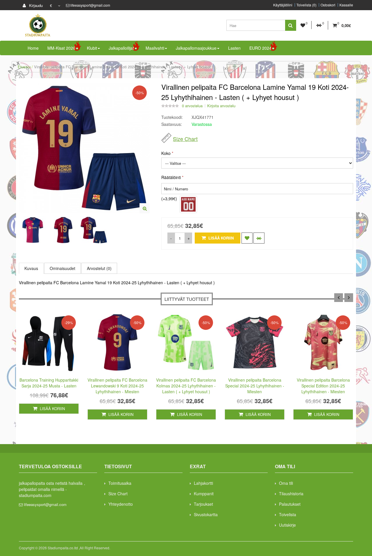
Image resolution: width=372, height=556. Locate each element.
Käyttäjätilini (282, 5)
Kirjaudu (35, 5)
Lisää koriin (220, 238)
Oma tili (286, 483)
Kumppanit (204, 493)
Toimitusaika (119, 483)
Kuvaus (31, 268)
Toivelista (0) (306, 5)
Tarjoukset (203, 504)
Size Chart (185, 138)
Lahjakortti (203, 483)
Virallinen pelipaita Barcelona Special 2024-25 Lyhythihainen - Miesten (254, 385)
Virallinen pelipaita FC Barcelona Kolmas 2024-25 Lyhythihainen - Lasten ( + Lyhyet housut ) (186, 385)
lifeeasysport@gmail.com (90, 5)
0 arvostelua (192, 106)
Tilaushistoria (291, 493)
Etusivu (24, 66)
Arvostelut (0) (99, 268)
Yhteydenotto (120, 504)
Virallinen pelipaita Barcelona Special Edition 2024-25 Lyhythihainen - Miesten (323, 385)
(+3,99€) (169, 198)
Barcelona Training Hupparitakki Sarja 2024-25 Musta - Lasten (48, 383)
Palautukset (290, 504)
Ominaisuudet (62, 268)
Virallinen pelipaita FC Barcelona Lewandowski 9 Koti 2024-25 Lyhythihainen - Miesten (117, 385)
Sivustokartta (206, 514)
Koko (166, 153)
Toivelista (287, 514)
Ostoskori (328, 5)
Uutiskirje (287, 525)
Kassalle (346, 5)
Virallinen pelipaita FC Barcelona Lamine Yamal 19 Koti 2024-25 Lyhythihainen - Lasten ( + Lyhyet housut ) (123, 66)
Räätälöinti (171, 177)
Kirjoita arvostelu (221, 106)
